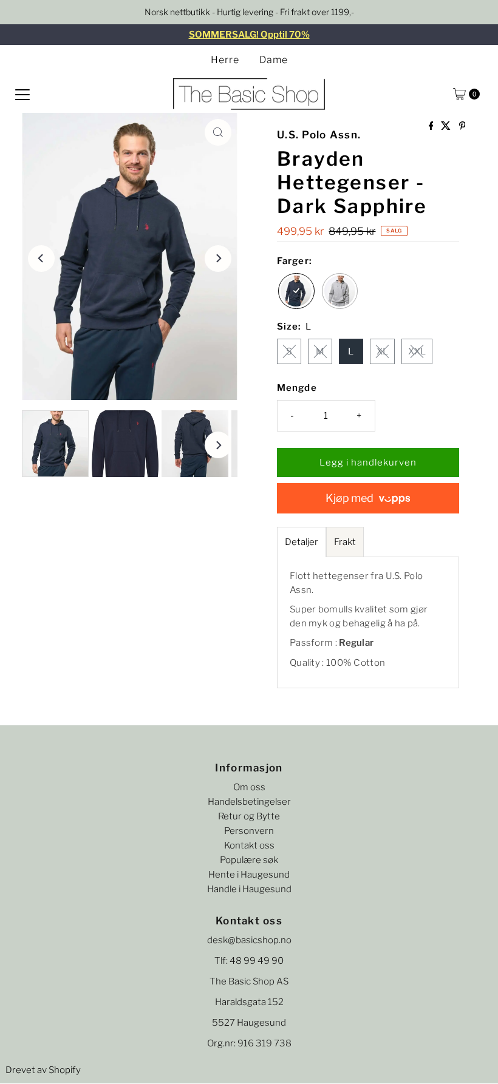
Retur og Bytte (249, 816)
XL (382, 351)
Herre (225, 60)
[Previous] (41, 258)
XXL (417, 351)
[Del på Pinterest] (462, 126)
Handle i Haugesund (249, 889)
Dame (273, 60)
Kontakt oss (249, 845)
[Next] (218, 258)
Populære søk (249, 860)
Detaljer (301, 542)
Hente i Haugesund (249, 874)
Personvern (249, 830)
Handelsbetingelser (249, 801)
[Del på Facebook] (432, 126)
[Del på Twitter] (446, 126)
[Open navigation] (22, 94)
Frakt (345, 542)
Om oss (249, 787)
